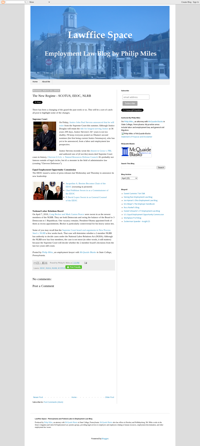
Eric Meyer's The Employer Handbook (139, 204)
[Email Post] (85, 263)
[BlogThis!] (37, 262)
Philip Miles (47, 252)
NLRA (48, 268)
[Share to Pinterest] (46, 262)
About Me (46, 82)
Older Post (109, 397)
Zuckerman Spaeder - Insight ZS (137, 221)
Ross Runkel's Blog (131, 208)
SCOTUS (61, 268)
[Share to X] (40, 262)
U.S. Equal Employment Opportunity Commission (144, 215)
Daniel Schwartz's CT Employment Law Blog (142, 211)
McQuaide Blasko (88, 252)
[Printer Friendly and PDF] (73, 268)
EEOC (42, 268)
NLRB (54, 268)
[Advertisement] (74, 373)
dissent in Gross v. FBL (101, 150)
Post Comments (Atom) (53, 402)
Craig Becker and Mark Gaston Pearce (66, 214)
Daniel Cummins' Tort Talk (134, 194)
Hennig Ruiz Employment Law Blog (138, 197)
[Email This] (35, 262)
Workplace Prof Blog (132, 218)
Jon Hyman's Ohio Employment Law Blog (141, 200)
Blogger (105, 439)
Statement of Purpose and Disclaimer (136, 137)
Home (35, 82)
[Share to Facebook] (43, 262)
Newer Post (38, 397)
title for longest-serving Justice (94, 128)
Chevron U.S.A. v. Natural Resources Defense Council (73, 157)
